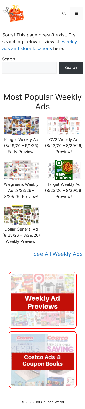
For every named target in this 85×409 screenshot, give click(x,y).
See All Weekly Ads (58, 254)
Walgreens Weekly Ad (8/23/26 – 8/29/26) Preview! (21, 190)
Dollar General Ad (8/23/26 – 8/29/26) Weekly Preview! (21, 235)
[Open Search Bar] (64, 13)
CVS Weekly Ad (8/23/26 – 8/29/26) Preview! (64, 145)
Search (8, 59)
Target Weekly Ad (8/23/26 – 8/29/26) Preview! (64, 190)
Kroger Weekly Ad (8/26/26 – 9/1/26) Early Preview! (21, 145)
